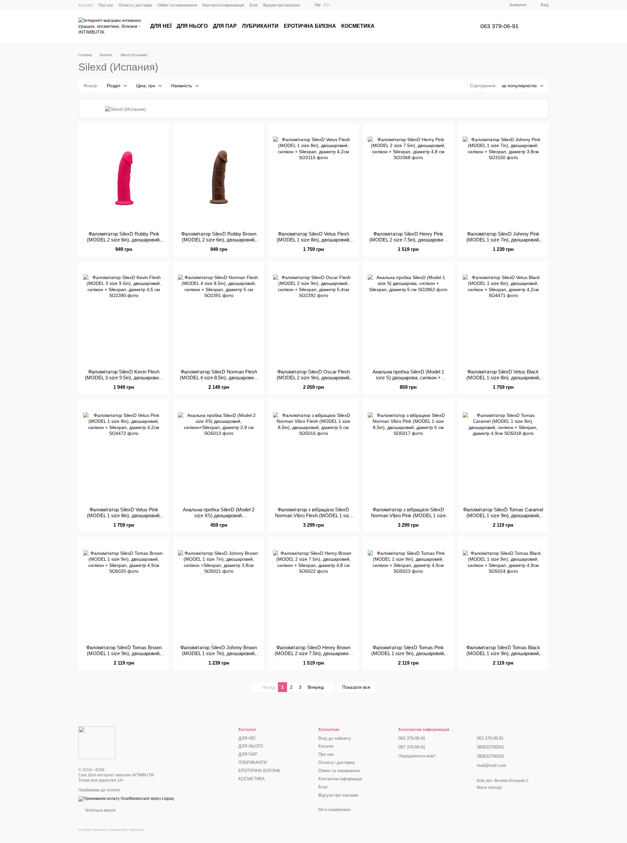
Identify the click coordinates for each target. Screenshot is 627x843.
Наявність (181, 85)
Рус (326, 5)
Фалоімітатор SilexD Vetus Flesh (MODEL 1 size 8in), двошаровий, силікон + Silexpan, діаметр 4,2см (313, 239)
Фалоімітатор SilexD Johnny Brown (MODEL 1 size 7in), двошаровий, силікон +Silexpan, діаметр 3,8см (218, 653)
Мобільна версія (100, 810)
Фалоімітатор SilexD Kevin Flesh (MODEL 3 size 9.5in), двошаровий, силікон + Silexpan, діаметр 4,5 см (124, 377)
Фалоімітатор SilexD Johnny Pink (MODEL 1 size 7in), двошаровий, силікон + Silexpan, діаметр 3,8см (503, 239)
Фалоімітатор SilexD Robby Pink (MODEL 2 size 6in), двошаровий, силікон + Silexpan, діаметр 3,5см (124, 239)
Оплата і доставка (135, 5)
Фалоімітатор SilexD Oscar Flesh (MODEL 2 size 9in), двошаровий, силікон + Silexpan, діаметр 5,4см (313, 377)
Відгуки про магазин (281, 5)
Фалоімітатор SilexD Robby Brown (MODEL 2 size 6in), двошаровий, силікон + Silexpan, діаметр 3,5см (218, 239)
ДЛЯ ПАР (225, 26)
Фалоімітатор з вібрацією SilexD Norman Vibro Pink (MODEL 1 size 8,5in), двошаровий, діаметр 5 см (408, 515)
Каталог (85, 5)
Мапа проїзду (489, 787)
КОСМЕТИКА (358, 26)
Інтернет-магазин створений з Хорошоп (111, 830)
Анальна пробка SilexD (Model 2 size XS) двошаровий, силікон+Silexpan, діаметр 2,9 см (218, 515)
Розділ (113, 85)
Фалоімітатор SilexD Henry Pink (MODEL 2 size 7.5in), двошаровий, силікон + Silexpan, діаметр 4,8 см (408, 239)
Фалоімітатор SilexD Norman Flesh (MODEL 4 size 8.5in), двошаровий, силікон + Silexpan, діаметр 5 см (219, 377)
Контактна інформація (223, 5)
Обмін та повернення (177, 5)
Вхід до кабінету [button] (334, 738)
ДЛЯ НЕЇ (160, 26)
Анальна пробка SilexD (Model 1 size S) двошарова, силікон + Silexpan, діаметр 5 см (408, 377)
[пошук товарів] (459, 26)
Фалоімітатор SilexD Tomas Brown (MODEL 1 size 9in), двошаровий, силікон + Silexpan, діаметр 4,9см (124, 653)
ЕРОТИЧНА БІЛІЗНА (310, 26)
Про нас (105, 5)
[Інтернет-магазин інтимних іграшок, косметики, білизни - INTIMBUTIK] (96, 742)
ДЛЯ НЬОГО (192, 26)
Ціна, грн (145, 85)
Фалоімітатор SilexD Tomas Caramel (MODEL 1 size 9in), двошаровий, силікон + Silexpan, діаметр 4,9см (503, 515)
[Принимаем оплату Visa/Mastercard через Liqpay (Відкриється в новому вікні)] (126, 798)
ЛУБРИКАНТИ (260, 26)
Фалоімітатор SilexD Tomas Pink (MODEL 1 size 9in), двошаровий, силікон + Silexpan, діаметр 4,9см (408, 653)
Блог (253, 5)
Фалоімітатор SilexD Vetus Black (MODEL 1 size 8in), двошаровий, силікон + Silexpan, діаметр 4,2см (503, 377)
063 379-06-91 (499, 26)
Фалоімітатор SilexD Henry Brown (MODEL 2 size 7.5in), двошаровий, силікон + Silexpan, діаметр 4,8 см (313, 653)
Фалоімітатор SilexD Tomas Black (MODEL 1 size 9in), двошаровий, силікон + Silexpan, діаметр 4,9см (503, 653)
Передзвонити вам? (417, 756)
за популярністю (519, 85)
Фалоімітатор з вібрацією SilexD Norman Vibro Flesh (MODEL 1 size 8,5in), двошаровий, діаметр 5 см (313, 515)
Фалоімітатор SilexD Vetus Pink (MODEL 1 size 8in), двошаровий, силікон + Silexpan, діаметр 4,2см (124, 515)
